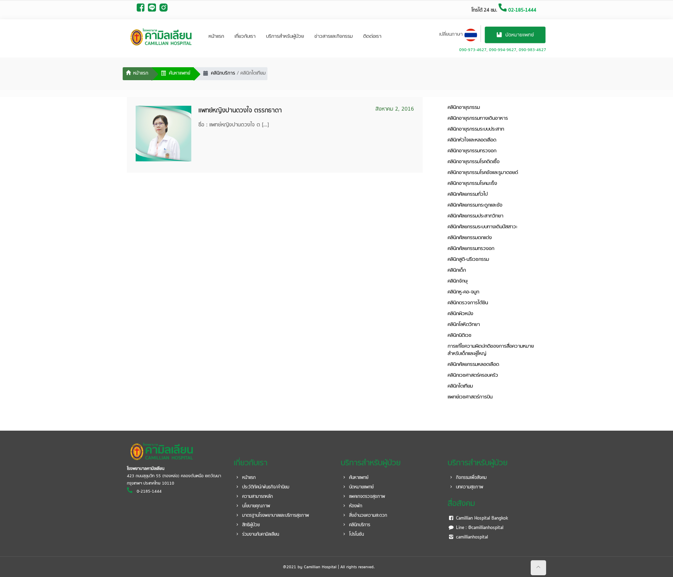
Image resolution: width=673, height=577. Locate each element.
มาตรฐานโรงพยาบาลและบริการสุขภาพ (275, 515)
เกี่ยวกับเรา (245, 37)
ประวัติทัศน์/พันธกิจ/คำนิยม (265, 487)
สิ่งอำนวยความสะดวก (367, 515)
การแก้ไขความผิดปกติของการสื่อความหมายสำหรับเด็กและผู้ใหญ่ (491, 350)
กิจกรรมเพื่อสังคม (471, 477)
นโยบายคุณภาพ (255, 506)
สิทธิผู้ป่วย (250, 525)
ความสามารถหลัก (257, 496)
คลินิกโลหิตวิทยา (464, 325)
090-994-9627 (502, 50)
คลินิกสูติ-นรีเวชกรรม (468, 260)
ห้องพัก (355, 506)
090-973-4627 (473, 50)
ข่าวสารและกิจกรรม (333, 37)
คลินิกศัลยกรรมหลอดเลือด (473, 365)
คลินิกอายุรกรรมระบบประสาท (476, 129)
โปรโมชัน (356, 534)
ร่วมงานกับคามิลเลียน (260, 534)
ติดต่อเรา (372, 37)
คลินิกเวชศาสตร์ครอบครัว (473, 375)
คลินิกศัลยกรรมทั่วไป (468, 194)
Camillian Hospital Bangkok (481, 518)
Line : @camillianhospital (479, 527)
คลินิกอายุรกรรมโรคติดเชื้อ (473, 162)
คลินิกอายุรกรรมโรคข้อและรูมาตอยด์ (483, 173)
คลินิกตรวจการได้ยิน (468, 303)
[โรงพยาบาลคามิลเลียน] (161, 37)
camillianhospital (471, 537)
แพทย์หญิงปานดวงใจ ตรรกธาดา (240, 111)
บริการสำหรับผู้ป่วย (285, 37)
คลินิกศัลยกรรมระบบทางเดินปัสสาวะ (482, 227)
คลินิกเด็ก (457, 270)
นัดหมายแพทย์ (361, 487)
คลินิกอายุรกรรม (464, 108)
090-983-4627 (532, 50)
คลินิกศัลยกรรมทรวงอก (471, 249)
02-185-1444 (521, 10)
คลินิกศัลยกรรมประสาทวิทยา (475, 216)
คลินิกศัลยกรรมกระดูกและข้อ (475, 205)
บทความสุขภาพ (469, 487)
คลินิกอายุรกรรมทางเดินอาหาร (478, 118)
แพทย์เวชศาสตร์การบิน (470, 397)
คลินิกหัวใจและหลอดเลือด (472, 140)
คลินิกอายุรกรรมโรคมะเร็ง (472, 184)
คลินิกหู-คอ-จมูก (463, 292)
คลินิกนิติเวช (459, 336)
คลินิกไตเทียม (460, 386)
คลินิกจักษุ (458, 281)
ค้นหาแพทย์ (358, 477)
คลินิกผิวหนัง (460, 314)
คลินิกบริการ (359, 525)
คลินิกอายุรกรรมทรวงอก (472, 151)
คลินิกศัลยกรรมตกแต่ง (470, 238)
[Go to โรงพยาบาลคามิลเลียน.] (137, 74)
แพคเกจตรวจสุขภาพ (366, 496)
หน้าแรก (216, 37)
